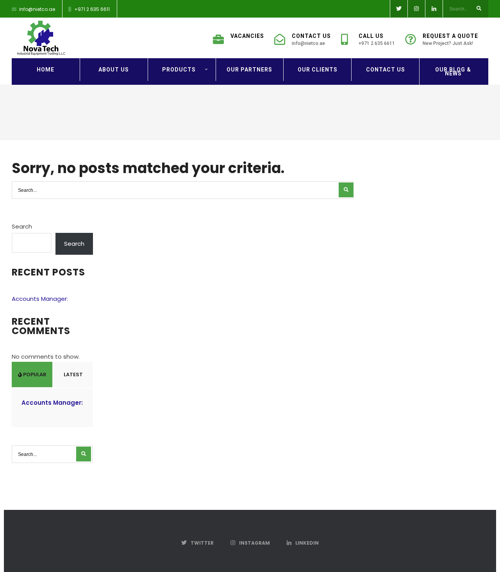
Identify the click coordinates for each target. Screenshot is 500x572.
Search (22, 226)
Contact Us (311, 39)
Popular (34, 374)
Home (45, 69)
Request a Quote (450, 39)
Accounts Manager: (40, 299)
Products (179, 69)
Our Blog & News (453, 71)
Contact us (385, 69)
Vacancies (247, 36)
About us (113, 69)
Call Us (377, 39)
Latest (72, 374)
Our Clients (318, 69)
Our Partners (249, 69)
